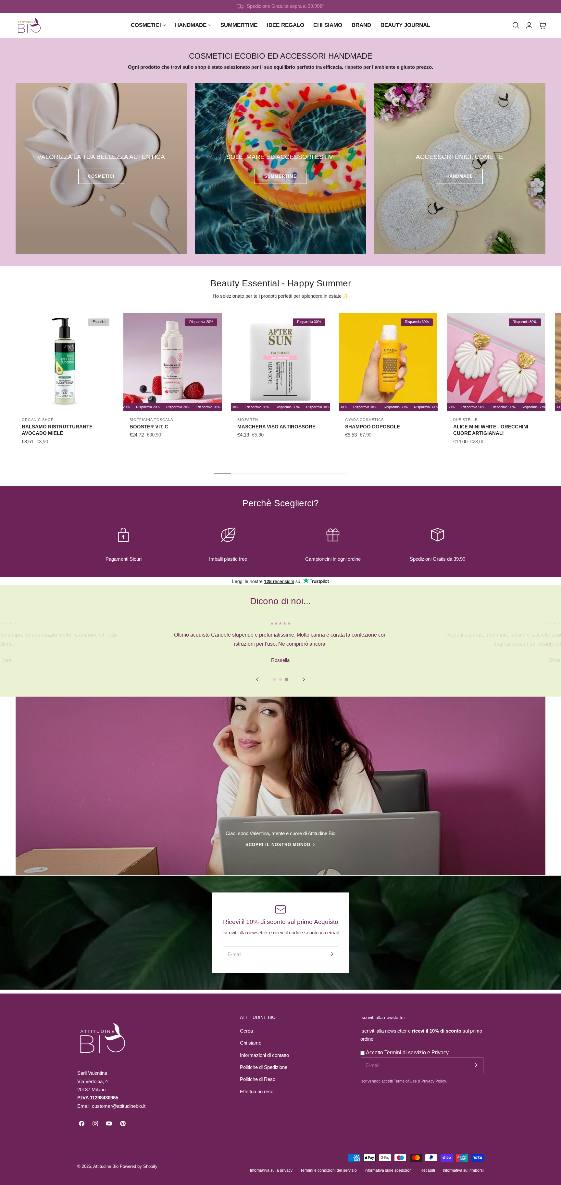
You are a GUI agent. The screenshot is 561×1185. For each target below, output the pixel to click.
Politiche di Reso (257, 1079)
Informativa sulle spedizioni (389, 1170)
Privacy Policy (433, 1081)
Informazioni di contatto (264, 1055)
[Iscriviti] (331, 954)
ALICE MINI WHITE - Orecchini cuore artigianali (490, 430)
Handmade (459, 176)
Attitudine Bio (105, 1166)
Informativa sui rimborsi (463, 1170)
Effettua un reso (256, 1091)
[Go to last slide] (257, 679)
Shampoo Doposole (372, 426)
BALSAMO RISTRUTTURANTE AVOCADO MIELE (57, 430)
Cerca (246, 1031)
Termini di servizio (405, 1052)
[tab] (274, 679)
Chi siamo (250, 1043)
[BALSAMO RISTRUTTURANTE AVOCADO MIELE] (65, 362)
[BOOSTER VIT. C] (172, 362)
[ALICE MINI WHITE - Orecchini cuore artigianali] (496, 362)
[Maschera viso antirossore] (280, 362)
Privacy (440, 1052)
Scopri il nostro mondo (277, 844)
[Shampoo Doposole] (388, 362)
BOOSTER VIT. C (149, 426)
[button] (516, 25)
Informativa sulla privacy (271, 1170)
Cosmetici (101, 176)
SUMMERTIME (280, 176)
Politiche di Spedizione (263, 1067)
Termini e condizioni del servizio (328, 1170)
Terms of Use (406, 1081)
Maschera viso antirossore (276, 426)
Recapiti (427, 1170)
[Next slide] (304, 679)
